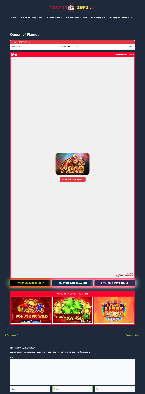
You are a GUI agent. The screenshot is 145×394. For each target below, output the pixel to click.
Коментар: (15, 357)
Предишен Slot (12, 335)
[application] (61, 17)
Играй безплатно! (74, 179)
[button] (72, 164)
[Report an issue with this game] (12, 54)
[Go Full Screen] (15, 54)
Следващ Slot (133, 335)
